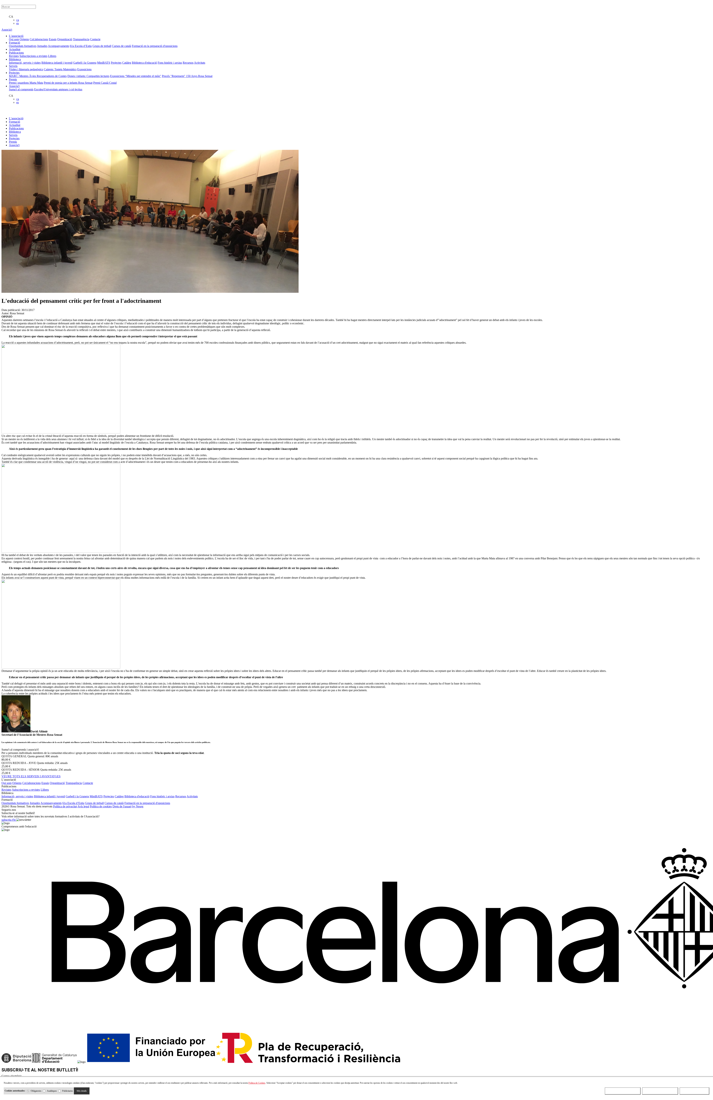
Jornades (42, 46)
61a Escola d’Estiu (81, 46)
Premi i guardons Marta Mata (26, 82)
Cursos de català (121, 46)
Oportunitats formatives (22, 46)
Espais (52, 39)
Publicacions (16, 128)
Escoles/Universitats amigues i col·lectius (58, 89)
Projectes (116, 62)
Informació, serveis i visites (25, 62)
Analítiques (52, 1091)
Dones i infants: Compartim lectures (88, 76)
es (17, 23)
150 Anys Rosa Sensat (199, 76)
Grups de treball (101, 46)
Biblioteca (15, 131)
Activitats (199, 62)
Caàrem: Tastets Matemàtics (60, 69)
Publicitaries (67, 1091)
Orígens (24, 39)
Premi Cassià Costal (105, 82)
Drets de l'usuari (122, 806)
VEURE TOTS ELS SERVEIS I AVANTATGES (31, 776)
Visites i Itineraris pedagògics (26, 69)
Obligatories (36, 1091)
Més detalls (82, 1091)
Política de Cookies (256, 1083)
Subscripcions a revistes (33, 56)
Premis (13, 141)
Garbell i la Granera (84, 62)
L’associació (16, 118)
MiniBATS (103, 62)
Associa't (6, 29)
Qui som (14, 39)
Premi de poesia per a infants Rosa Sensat (68, 82)
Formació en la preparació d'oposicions (155, 46)
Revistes (14, 56)
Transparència (81, 39)
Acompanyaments (58, 46)
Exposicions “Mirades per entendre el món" (135, 76)
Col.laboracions (39, 39)
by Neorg (137, 806)
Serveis (13, 135)
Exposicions (84, 69)
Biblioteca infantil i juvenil (56, 62)
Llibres (52, 56)
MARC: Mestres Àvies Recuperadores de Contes (38, 76)
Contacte (95, 39)
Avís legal (83, 806)
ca (17, 20)
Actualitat (14, 125)
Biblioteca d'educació (144, 62)
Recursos (188, 62)
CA (11, 16)
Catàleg (126, 62)
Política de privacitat (65, 806)
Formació (14, 121)
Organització (64, 39)
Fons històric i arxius (170, 62)
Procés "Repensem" (174, 76)
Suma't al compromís (21, 89)
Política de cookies (101, 806)
